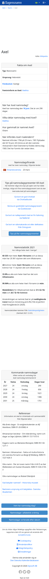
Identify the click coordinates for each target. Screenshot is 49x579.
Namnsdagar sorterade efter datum (24, 520)
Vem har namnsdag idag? (25, 505)
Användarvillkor (25, 544)
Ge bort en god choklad (24, 198)
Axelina (25, 90)
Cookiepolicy (25, 541)
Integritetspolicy (25, 548)
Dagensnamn (13, 3)
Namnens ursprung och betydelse (17, 489)
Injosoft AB (32, 566)
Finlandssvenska (14, 170)
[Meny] (44, 2)
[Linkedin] (28, 572)
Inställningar (25, 551)
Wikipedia (44, 56)
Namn (10, 8)
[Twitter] (24, 572)
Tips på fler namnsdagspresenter (24, 233)
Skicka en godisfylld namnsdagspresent (24, 207)
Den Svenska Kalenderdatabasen (24, 560)
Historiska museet (30, 482)
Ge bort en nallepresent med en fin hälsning (24, 216)
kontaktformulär (24, 535)
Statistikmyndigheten (36, 310)
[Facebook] (20, 572)
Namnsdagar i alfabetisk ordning (24, 512)
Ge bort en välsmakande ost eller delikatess (24, 225)
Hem (3, 8)
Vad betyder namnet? (11, 482)
